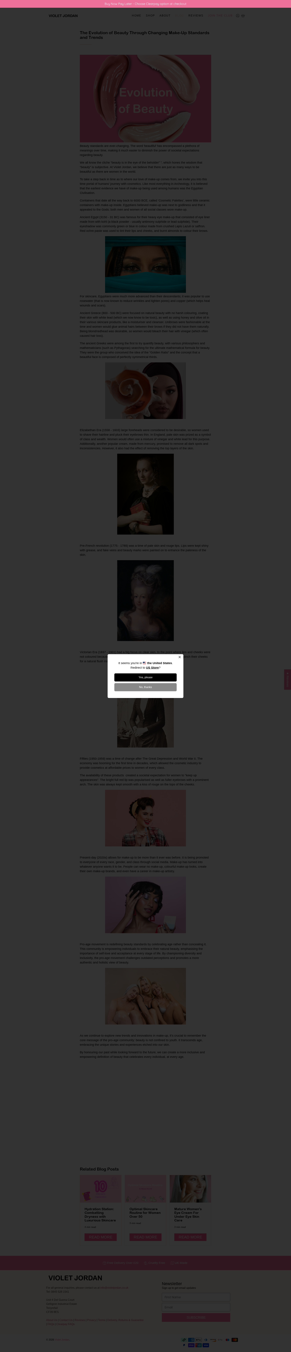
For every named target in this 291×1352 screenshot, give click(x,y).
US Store (152, 667)
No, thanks (145, 687)
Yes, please (146, 677)
